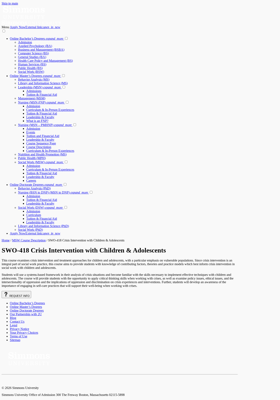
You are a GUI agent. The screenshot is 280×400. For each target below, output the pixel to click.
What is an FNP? (37, 121)
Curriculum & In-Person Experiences (50, 110)
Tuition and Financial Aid (42, 136)
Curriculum (33, 215)
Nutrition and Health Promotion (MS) (42, 154)
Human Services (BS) (32, 64)
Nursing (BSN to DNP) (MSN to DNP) (53, 192)
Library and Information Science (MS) (43, 83)
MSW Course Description (29, 240)
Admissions (33, 91)
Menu (6, 27)
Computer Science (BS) (33, 53)
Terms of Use (18, 336)
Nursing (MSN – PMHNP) (45, 125)
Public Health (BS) (30, 68)
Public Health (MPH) (32, 158)
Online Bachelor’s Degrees (36, 38)
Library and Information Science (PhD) (43, 226)
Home (6, 240)
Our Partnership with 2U (26, 314)
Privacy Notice (19, 329)
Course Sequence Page (41, 143)
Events (30, 132)
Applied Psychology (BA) (35, 46)
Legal (13, 325)
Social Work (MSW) (40, 162)
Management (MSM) (31, 98)
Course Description (38, 147)
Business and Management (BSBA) (41, 49)
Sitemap (15, 340)
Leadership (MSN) (39, 87)
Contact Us (17, 321)
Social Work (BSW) (31, 71)
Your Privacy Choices (24, 332)
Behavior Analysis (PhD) (34, 188)
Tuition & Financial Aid (41, 94)
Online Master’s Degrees (35, 76)
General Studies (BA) (32, 57)
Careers (31, 180)
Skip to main (10, 3)
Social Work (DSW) (40, 207)
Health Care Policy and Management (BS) (45, 60)
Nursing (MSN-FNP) (41, 102)
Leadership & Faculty (40, 117)
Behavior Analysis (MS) (33, 79)
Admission (25, 42)
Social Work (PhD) (30, 229)
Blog (13, 318)
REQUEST (19, 295)
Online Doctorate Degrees (36, 184)
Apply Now (35, 27)
